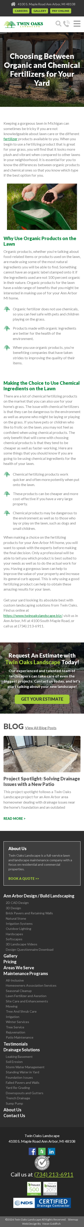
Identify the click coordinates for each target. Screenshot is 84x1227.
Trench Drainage (18, 1098)
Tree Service (15, 1027)
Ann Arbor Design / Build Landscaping (39, 895)
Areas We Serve (19, 967)
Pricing (10, 961)
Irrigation (12, 1017)
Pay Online (60, 11)
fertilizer (11, 139)
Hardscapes (14, 934)
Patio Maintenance (19, 1037)
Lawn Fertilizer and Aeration (26, 996)
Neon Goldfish (51, 1223)
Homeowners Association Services (31, 985)
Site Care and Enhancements (27, 1001)
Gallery (39, 11)
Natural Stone (16, 918)
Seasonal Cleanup (19, 991)
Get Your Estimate (42, 699)
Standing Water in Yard (22, 1072)
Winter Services (17, 1022)
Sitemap (73, 1219)
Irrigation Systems (19, 923)
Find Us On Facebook (32, 1151)
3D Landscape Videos (21, 944)
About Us (12, 1109)
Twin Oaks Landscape (42, 1135)
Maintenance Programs (26, 973)
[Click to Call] (66, 24)
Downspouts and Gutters (24, 1093)
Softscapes (14, 939)
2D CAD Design (17, 903)
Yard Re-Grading (18, 1088)
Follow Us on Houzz (42, 1151)
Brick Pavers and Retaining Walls (29, 913)
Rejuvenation (15, 1032)
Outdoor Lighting (18, 929)
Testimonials (16, 1043)
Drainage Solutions (22, 1049)
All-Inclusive (15, 980)
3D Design (13, 908)
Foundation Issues (19, 1077)
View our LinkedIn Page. (51, 1151)
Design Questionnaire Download (29, 949)
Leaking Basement (19, 1057)
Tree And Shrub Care (21, 1011)
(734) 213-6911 (54, 1174)
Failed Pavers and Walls (22, 1082)
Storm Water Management (25, 1067)
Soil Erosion (14, 1062)
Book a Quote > (22, 879)
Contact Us (14, 1115)
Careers (21, 11)
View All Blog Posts (40, 727)
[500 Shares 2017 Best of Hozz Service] (42, 1189)
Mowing (12, 1006)
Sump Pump (14, 1103)
